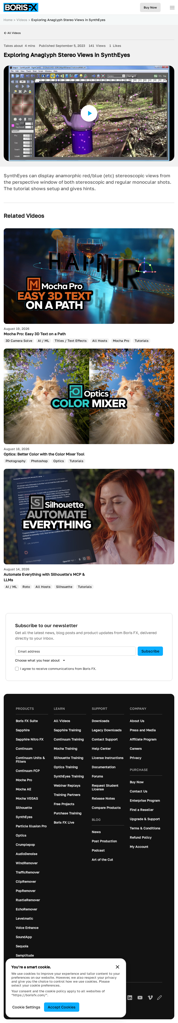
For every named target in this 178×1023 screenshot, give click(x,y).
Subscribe (150, 651)
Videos (21, 20)
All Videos (14, 33)
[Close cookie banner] (117, 967)
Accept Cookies (62, 1007)
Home (8, 20)
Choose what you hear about (37, 660)
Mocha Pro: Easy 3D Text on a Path (35, 333)
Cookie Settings (26, 1007)
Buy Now (150, 7)
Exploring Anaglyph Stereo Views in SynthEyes (68, 20)
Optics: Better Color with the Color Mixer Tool (44, 454)
